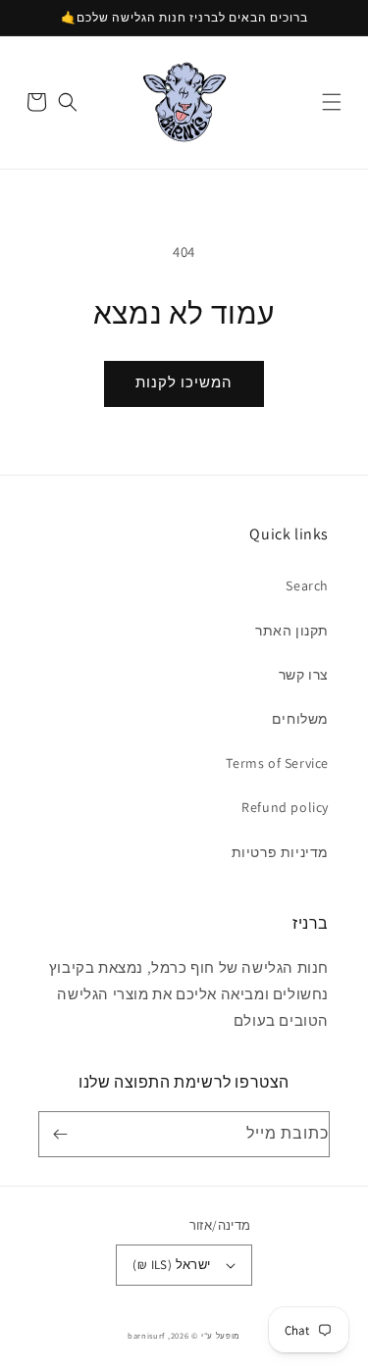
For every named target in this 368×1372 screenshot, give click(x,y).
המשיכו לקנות (184, 382)
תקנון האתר (292, 630)
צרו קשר (304, 675)
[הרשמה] (63, 1133)
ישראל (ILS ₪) (171, 1264)
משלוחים (300, 719)
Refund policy (285, 807)
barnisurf (146, 1335)
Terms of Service (277, 763)
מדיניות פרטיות (280, 852)
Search (307, 585)
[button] (331, 102)
